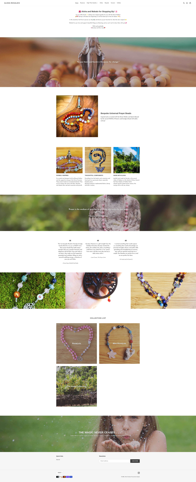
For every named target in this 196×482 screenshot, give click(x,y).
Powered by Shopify (135, 476)
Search (58, 459)
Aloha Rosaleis (12, 3)
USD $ (59, 472)
